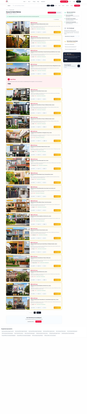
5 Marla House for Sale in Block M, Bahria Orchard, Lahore (40, 146)
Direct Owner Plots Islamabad (29, 333)
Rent (24, 1)
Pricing (34, 1)
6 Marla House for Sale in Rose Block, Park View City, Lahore (41, 285)
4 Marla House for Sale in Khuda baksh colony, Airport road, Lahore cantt (43, 188)
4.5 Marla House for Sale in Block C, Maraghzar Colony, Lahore (41, 132)
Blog (38, 1)
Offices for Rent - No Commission (50, 335)
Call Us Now (38, 321)
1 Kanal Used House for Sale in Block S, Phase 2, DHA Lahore (40, 257)
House (52, 5)
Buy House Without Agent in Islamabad (35, 331)
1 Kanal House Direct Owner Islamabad (68, 333)
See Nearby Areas (31, 321)
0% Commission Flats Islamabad (7, 333)
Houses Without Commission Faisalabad (24, 335)
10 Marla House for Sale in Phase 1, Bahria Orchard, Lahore (40, 37)
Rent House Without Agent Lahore (48, 331)
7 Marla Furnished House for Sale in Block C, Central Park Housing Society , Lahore (44, 299)
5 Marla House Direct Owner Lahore (42, 333)
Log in (74, 1)
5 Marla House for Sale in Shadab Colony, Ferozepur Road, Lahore (42, 174)
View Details (57, 32)
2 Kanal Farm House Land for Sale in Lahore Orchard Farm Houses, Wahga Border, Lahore (46, 65)
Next (38, 312)
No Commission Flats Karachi (72, 331)
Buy (29, 1)
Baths (63, 5)
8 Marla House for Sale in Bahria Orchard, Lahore (39, 90)
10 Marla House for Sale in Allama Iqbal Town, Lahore (39, 160)
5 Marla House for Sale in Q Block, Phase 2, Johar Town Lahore (41, 202)
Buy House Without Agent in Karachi (21, 331)
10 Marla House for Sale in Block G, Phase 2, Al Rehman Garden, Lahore (42, 104)
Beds (59, 5)
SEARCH (77, 5)
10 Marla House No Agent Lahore (54, 333)
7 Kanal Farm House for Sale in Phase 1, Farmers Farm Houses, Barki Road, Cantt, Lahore (45, 51)
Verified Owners (52, 12)
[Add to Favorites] (28, 23)
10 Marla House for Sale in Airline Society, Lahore (39, 271)
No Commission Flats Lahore (61, 331)
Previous (30, 312)
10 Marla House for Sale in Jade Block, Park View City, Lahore (41, 216)
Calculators (43, 1)
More (68, 5)
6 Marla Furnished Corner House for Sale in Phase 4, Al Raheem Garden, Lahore (44, 243)
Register (78, 1)
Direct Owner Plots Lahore (18, 333)
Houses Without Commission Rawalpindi (8, 335)
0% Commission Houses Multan (37, 335)
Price (56, 5)
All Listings (59, 12)
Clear (72, 5)
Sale (48, 5)
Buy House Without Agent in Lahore (8, 331)
